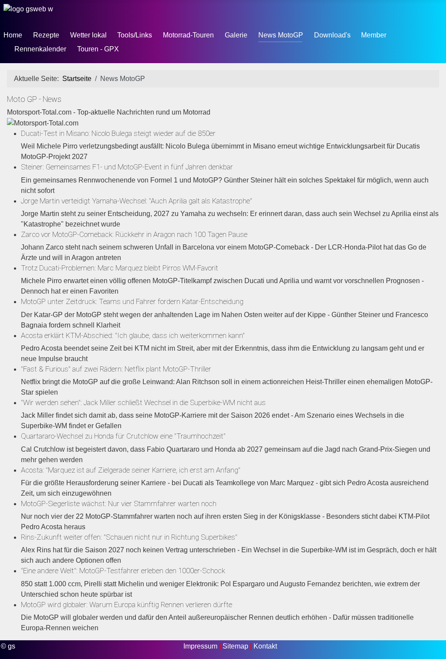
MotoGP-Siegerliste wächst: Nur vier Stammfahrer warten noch (118, 503)
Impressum (201, 646)
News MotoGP (280, 35)
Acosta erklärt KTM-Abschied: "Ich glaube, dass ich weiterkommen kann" (133, 335)
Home (12, 35)
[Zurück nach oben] (430, 643)
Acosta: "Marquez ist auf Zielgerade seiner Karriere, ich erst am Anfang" (130, 470)
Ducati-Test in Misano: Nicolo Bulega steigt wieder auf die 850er (118, 133)
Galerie (236, 35)
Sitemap (236, 646)
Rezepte (46, 35)
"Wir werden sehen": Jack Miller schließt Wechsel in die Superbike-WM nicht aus (143, 402)
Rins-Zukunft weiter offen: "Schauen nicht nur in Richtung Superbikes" (129, 537)
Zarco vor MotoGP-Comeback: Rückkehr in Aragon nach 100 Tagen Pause (134, 234)
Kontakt (265, 646)
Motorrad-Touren (188, 35)
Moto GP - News (34, 99)
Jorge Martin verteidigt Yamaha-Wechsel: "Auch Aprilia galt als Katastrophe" (136, 200)
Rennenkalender (40, 49)
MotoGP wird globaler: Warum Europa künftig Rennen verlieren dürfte (126, 604)
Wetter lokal (88, 35)
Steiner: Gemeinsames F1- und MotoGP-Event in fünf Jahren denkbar (127, 166)
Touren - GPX (98, 49)
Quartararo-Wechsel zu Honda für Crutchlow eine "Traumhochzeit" (123, 436)
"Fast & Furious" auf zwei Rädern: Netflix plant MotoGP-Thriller (116, 369)
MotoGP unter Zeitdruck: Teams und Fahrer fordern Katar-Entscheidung (132, 301)
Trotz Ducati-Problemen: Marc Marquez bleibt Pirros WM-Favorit (119, 268)
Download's (332, 35)
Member (373, 35)
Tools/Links (134, 35)
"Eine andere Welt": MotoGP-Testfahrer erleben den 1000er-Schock (123, 570)
